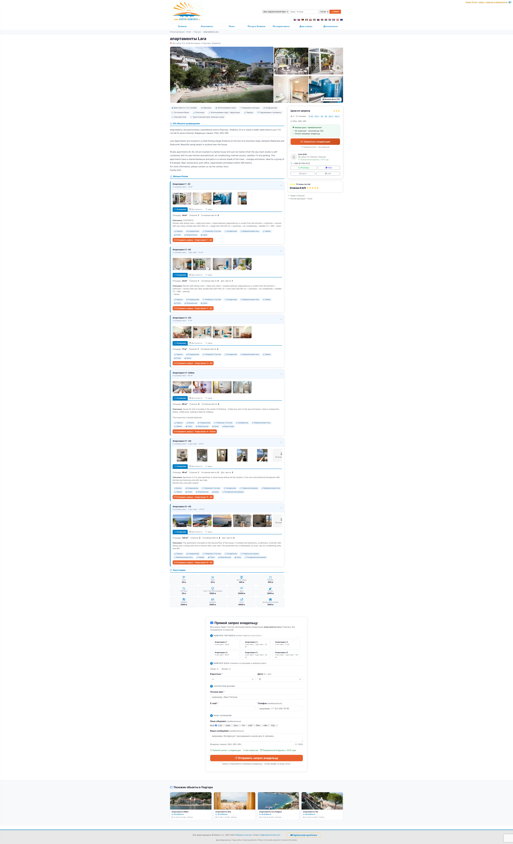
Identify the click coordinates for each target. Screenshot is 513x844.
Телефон (270, 703)
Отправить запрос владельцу (258, 758)
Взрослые (216, 674)
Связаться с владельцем (317, 141)
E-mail (214, 703)
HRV (265, 725)
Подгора (197, 32)
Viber (330, 168)
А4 (326, 116)
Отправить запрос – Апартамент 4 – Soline (196, 431)
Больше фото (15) (332, 99)
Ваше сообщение (227, 730)
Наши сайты (237, 840)
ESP (250, 725)
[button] (315, 186)
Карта (304, 174)
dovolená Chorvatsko (289, 840)
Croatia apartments (249, 840)
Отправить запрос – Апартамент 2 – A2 (194, 308)
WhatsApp (304, 168)
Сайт (329, 174)
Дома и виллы (306, 26)
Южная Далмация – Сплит (180, 32)
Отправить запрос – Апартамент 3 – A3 (194, 363)
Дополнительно (330, 26)
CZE (220, 725)
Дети (264, 674)
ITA (244, 725)
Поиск (336, 12)
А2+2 (331, 116)
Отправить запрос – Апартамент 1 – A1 (194, 240)
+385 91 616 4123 (302, 163)
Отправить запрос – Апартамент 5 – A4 (194, 497)
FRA (258, 725)
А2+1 (317, 116)
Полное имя (217, 691)
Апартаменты (207, 26)
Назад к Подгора (297, 196)
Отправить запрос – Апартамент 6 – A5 (194, 562)
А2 (322, 116)
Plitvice (260, 840)
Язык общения (225, 721)
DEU (236, 725)
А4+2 (337, 116)
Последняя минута (281, 26)
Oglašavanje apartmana (305, 835)
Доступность (197, 209)
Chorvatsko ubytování (272, 840)
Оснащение (181, 209)
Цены (210, 209)
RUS (212, 725)
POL (273, 725)
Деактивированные (223, 840)
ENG (228, 725)
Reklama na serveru (244, 835)
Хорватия (182, 26)
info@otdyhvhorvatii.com (269, 835)
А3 (312, 116)
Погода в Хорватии (256, 26)
